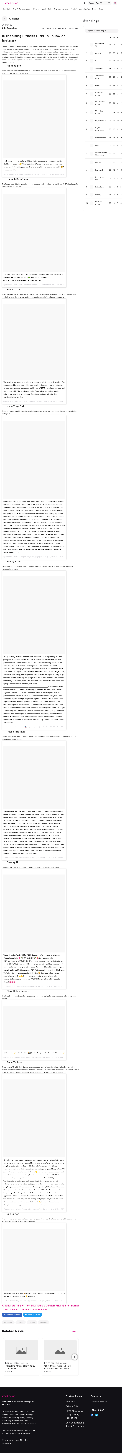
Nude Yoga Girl (22, 557)
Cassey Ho (22, 986)
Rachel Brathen (23, 857)
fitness (20, 1322)
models (32, 1322)
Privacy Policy (72, 1406)
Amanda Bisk (22, 174)
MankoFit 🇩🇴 (22, 727)
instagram (8, 1322)
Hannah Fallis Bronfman (25, 285)
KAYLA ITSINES (22, 401)
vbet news (6, 1402)
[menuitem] (6, 9)
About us (70, 1401)
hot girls (43, 1322)
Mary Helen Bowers (23, 1057)
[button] (109, 3)
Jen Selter (23, 1301)
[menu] (56, 9)
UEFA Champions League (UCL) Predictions (74, 1414)
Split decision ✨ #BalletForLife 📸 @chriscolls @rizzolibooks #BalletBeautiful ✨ (34, 1053)
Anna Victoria (22, 1209)
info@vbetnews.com (100, 1401)
